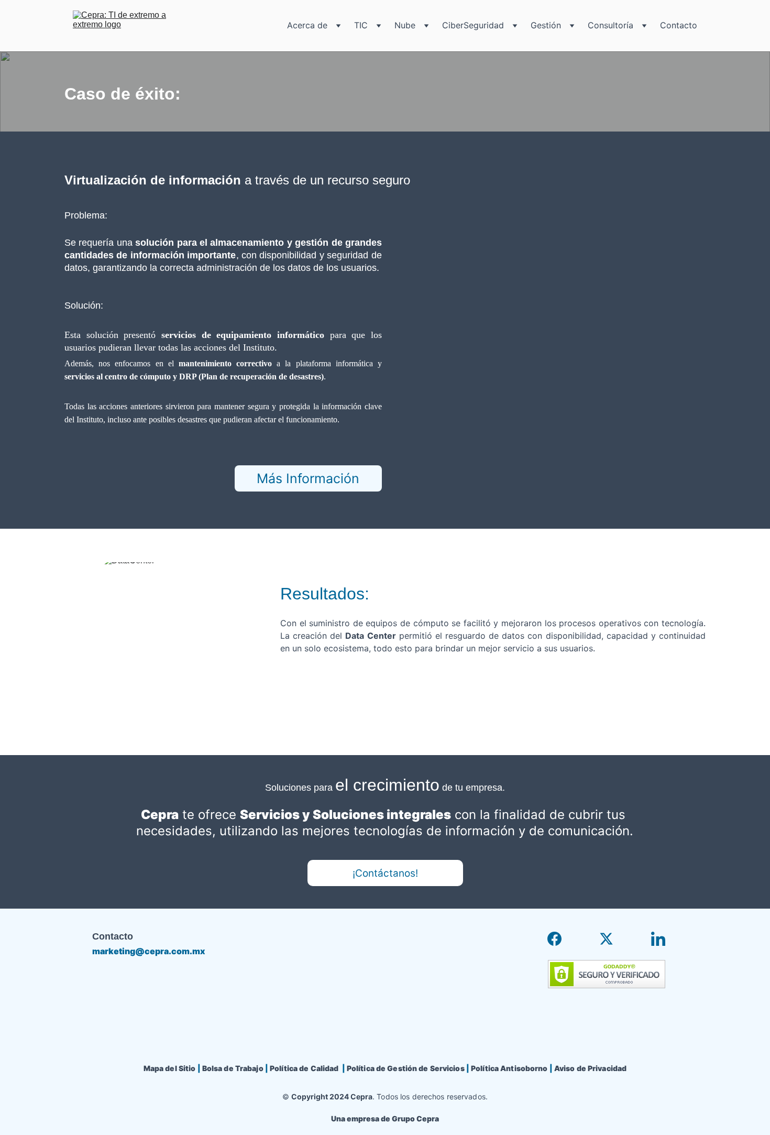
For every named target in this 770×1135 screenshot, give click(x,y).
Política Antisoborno (509, 1068)
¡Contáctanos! (385, 873)
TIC (361, 25)
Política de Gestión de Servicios (406, 1068)
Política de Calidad (304, 1068)
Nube (404, 25)
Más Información (308, 478)
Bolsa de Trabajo (232, 1068)
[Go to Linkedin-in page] (658, 939)
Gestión (546, 25)
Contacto (678, 25)
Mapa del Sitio (170, 1068)
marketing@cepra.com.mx (148, 951)
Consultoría (610, 25)
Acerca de (307, 25)
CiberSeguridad (473, 25)
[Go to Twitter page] (606, 939)
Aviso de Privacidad (590, 1068)
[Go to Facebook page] (554, 939)
